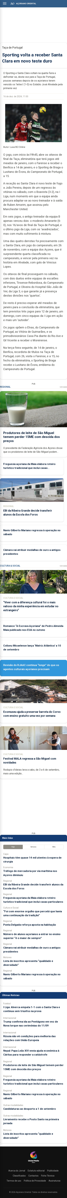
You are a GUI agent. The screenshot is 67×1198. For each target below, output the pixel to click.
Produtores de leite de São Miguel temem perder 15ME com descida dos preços (31, 437)
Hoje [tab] (13, 847)
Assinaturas (54, 1180)
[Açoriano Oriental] (33, 1163)
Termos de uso (14, 1180)
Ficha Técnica (47, 1175)
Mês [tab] (54, 847)
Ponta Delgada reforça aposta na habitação (29, 924)
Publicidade (53, 1170)
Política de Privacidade (35, 1180)
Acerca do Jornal (16, 1170)
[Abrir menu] (5, 3)
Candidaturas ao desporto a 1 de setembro (29, 1108)
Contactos (33, 1175)
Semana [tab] (33, 847)
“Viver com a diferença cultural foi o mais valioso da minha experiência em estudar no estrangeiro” (30, 606)
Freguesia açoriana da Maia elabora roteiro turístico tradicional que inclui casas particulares (29, 467)
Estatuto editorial (36, 1170)
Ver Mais (63, 387)
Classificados (19, 1175)
